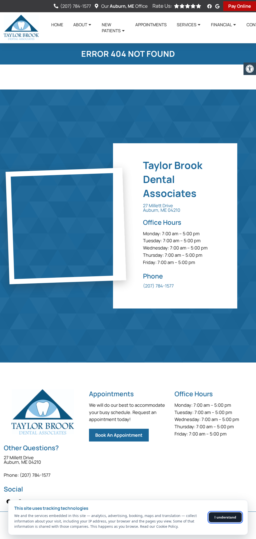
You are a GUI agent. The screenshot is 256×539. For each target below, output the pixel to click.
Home (57, 25)
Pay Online (239, 6)
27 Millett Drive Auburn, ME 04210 (161, 207)
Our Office (124, 6)
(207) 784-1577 (75, 6)
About (80, 25)
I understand (225, 517)
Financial (221, 25)
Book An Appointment (118, 435)
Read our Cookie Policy (159, 526)
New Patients (111, 28)
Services (186, 25)
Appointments (151, 25)
